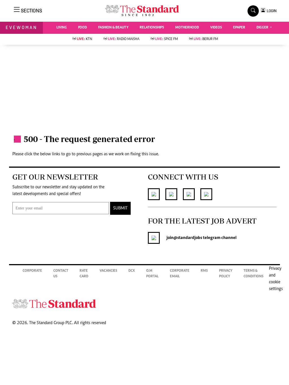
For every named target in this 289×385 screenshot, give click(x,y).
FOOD (82, 28)
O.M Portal (152, 273)
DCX (131, 271)
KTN (84, 39)
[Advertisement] (144, 87)
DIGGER (263, 28)
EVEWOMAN (21, 27)
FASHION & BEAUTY (113, 28)
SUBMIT (120, 208)
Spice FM (166, 39)
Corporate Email (179, 273)
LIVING (61, 28)
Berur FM (206, 39)
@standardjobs (188, 238)
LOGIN (271, 10)
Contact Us (60, 273)
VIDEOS (216, 28)
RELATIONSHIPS (152, 28)
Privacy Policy (225, 273)
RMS (204, 271)
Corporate (32, 271)
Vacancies (108, 271)
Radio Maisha (123, 39)
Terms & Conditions (253, 273)
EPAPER (239, 28)
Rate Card (84, 273)
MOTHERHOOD (187, 28)
